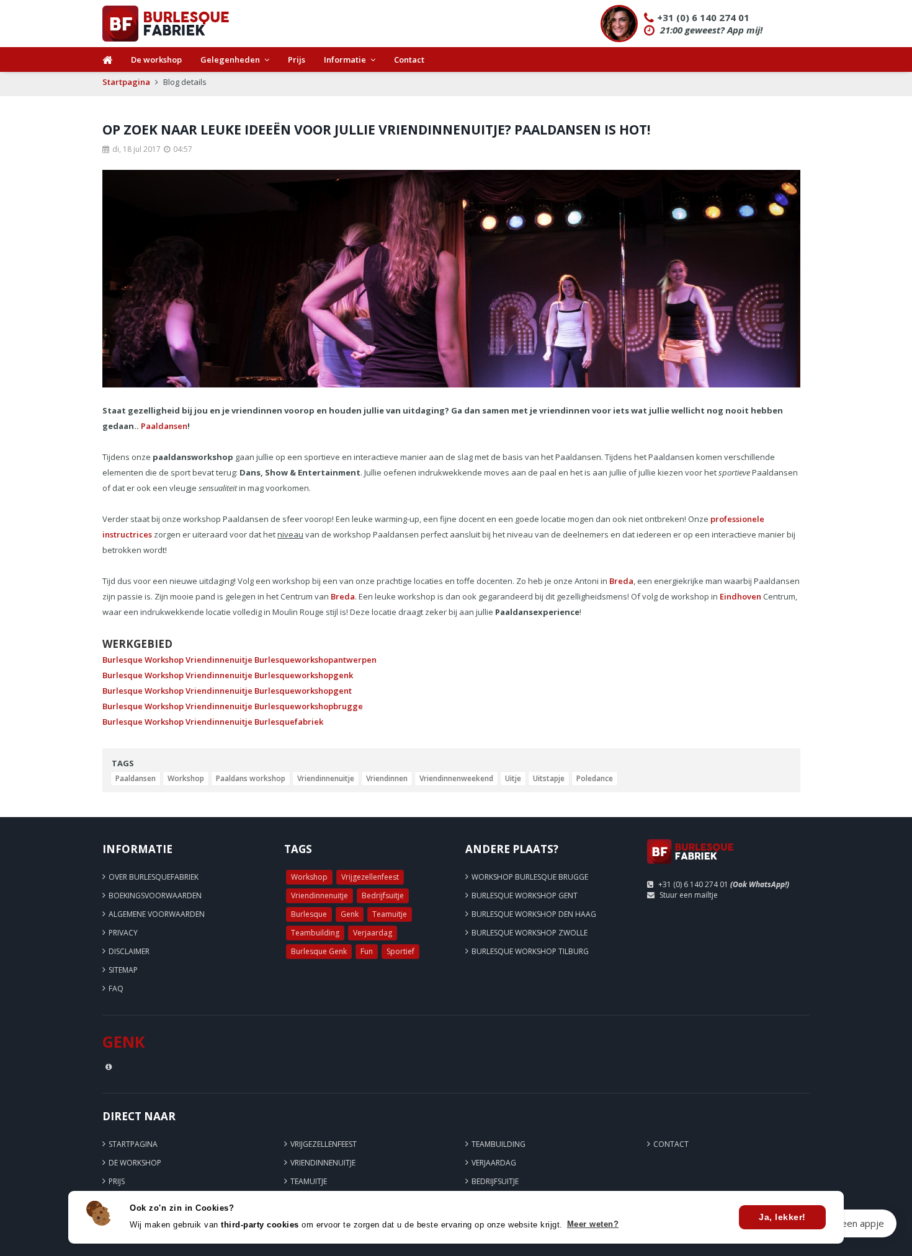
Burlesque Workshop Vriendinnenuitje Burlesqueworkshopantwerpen (239, 659)
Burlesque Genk (319, 951)
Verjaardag (372, 932)
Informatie (345, 59)
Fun (366, 951)
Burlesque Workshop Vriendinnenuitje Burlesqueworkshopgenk (227, 675)
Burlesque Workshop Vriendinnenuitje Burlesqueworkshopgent (227, 690)
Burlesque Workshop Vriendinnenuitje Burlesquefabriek (212, 721)
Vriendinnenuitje (325, 778)
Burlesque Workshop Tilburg (530, 951)
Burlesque (309, 914)
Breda (621, 580)
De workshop (156, 59)
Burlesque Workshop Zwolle (530, 932)
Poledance (594, 778)
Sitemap (123, 970)
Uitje (513, 778)
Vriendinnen (387, 778)
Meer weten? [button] (593, 1224)
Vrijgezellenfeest (370, 877)
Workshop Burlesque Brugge (530, 877)
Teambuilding (315, 932)
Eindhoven (740, 596)
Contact (409, 59)
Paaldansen (164, 425)
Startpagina (126, 81)
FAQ (116, 988)
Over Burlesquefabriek (154, 877)
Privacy (123, 932)
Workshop (186, 778)
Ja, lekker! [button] (782, 1217)
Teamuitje (389, 914)
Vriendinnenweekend (456, 778)
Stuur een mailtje (688, 895)
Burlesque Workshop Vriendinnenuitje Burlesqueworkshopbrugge (232, 706)
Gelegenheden (230, 59)
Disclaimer (129, 951)
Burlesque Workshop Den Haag (534, 914)
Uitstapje (549, 778)
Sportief (400, 951)
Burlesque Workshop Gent (525, 895)
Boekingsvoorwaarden (155, 895)
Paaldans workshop (250, 778)
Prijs (296, 59)
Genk (350, 914)
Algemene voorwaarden (157, 914)
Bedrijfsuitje (383, 895)
